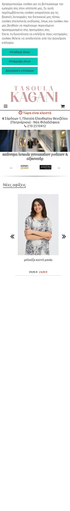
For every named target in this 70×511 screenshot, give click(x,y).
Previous (11, 167)
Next (58, 167)
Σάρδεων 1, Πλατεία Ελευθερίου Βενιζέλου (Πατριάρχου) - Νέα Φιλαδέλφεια (36, 120)
